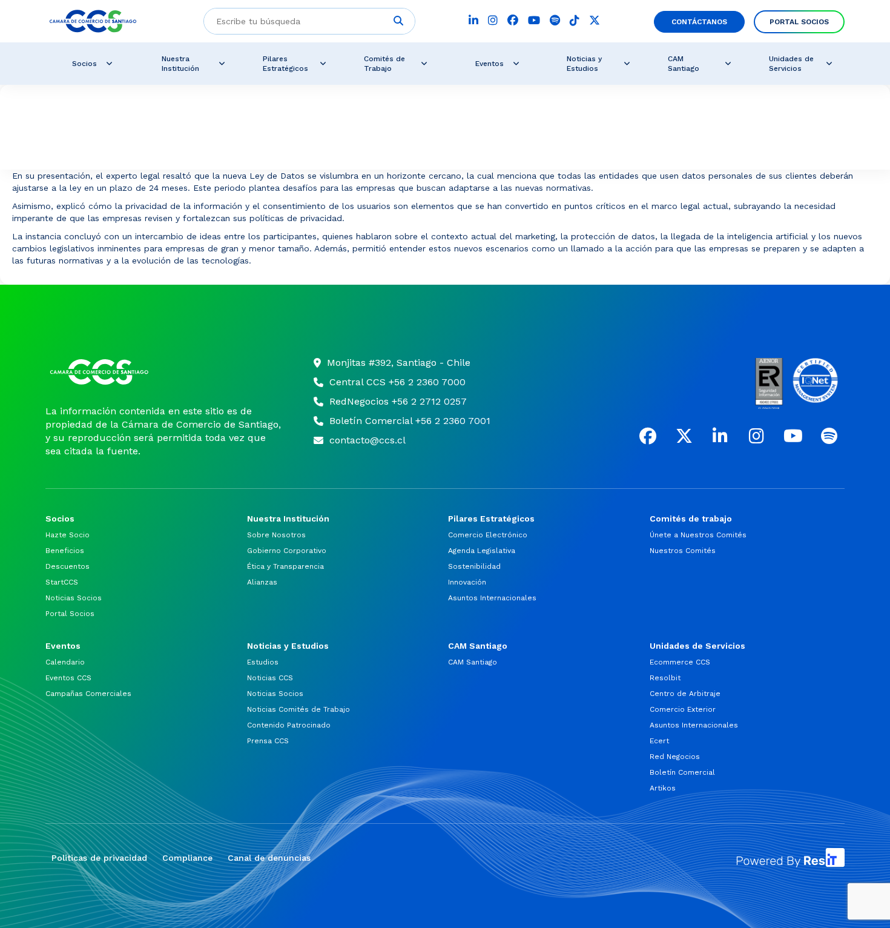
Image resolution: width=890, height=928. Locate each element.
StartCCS (61, 582)
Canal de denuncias (269, 858)
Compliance (187, 858)
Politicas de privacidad (99, 858)
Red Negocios (675, 756)
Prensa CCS (268, 741)
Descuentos (67, 566)
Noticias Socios (73, 598)
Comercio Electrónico (487, 535)
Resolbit (665, 678)
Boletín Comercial (682, 772)
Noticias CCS (270, 678)
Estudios (263, 662)
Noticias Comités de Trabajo (298, 709)
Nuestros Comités (683, 550)
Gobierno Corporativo (286, 550)
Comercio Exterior (683, 709)
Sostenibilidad (474, 566)
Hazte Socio (67, 535)
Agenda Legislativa (481, 550)
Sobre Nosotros (276, 535)
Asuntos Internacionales (492, 598)
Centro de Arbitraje (685, 693)
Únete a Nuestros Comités (698, 535)
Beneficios (64, 550)
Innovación (467, 582)
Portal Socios (69, 613)
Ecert (659, 741)
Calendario (65, 662)
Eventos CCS (68, 678)
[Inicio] (164, 372)
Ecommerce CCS (680, 662)
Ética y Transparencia (285, 566)
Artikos (663, 788)
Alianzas (262, 582)
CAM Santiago (472, 662)
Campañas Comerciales (88, 693)
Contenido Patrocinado (289, 725)
